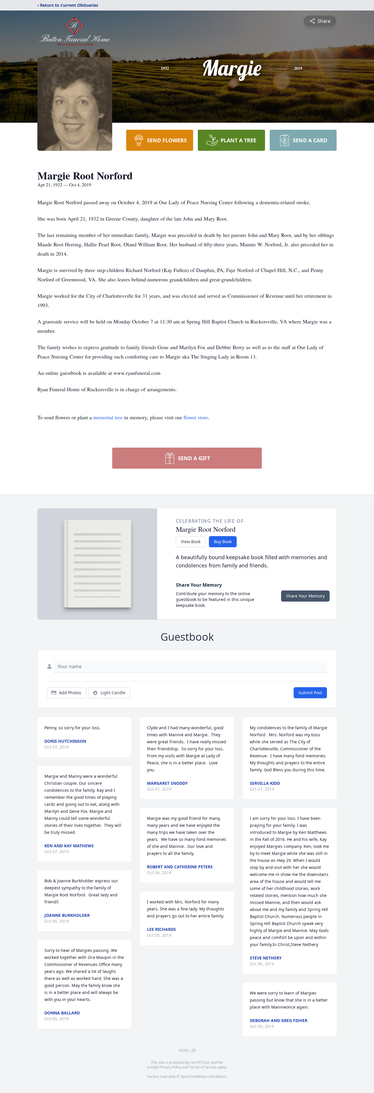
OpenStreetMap (193, 1076)
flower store (195, 417)
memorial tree (108, 417)
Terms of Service (203, 1067)
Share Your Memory (305, 596)
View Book (190, 541)
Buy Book (223, 541)
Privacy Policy (170, 1067)
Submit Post (310, 692)
